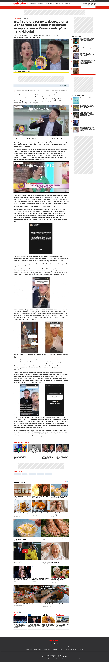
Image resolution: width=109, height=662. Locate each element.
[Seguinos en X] (95, 4)
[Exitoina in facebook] (92, 4)
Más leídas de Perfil (77, 95)
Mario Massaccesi (38, 7)
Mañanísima (48, 474)
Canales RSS (29, 649)
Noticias (31, 646)
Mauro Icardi (43, 209)
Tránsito (81, 649)
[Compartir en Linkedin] (65, 86)
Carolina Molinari (49, 7)
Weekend (60, 646)
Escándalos (33, 3)
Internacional (54, 3)
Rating (76, 7)
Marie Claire (37, 646)
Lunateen (83, 646)
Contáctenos (47, 649)
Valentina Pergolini (27, 7)
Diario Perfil (20, 646)
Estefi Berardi (20, 90)
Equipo (61, 649)
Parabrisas (54, 646)
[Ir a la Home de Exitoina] (21, 3)
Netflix (61, 3)
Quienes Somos (38, 649)
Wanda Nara (50, 90)
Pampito (24, 474)
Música (66, 3)
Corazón (40, 3)
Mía (78, 646)
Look (72, 646)
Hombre (48, 646)
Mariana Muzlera (68, 7)
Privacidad (55, 649)
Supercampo (67, 646)
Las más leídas (76, 36)
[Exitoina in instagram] (89, 4)
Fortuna (43, 646)
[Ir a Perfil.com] (93, 1)
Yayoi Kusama (59, 7)
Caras (26, 646)
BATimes (89, 646)
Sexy (70, 3)
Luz (75, 646)
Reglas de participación (71, 649)
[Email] (67, 86)
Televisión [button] (46, 3)
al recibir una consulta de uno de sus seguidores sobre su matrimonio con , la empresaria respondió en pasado (40, 264)
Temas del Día (17, 7)
